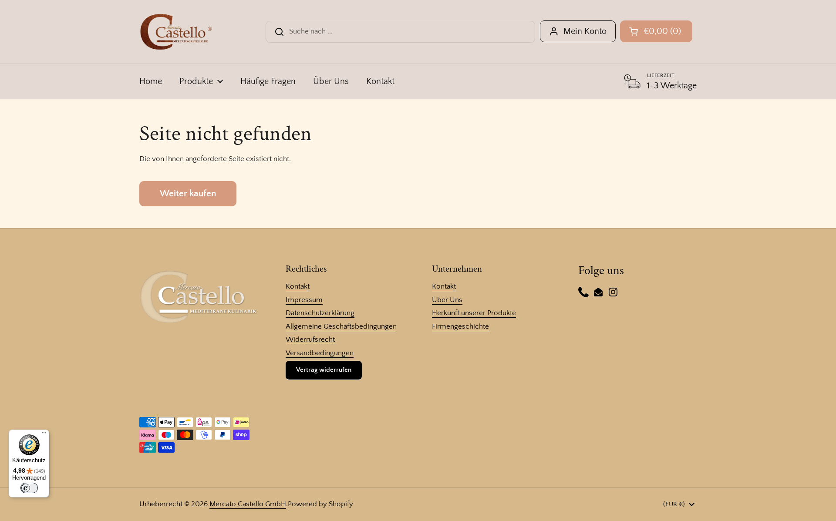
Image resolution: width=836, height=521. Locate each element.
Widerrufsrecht (310, 339)
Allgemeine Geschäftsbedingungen (341, 326)
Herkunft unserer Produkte (474, 313)
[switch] (29, 488)
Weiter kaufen (188, 193)
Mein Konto (585, 31)
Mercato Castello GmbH (247, 504)
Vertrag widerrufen (323, 369)
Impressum (304, 300)
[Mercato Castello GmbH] (176, 31)
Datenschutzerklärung (320, 313)
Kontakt (298, 286)
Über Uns (447, 300)
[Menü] (44, 435)
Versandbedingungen (320, 353)
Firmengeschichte (460, 326)
